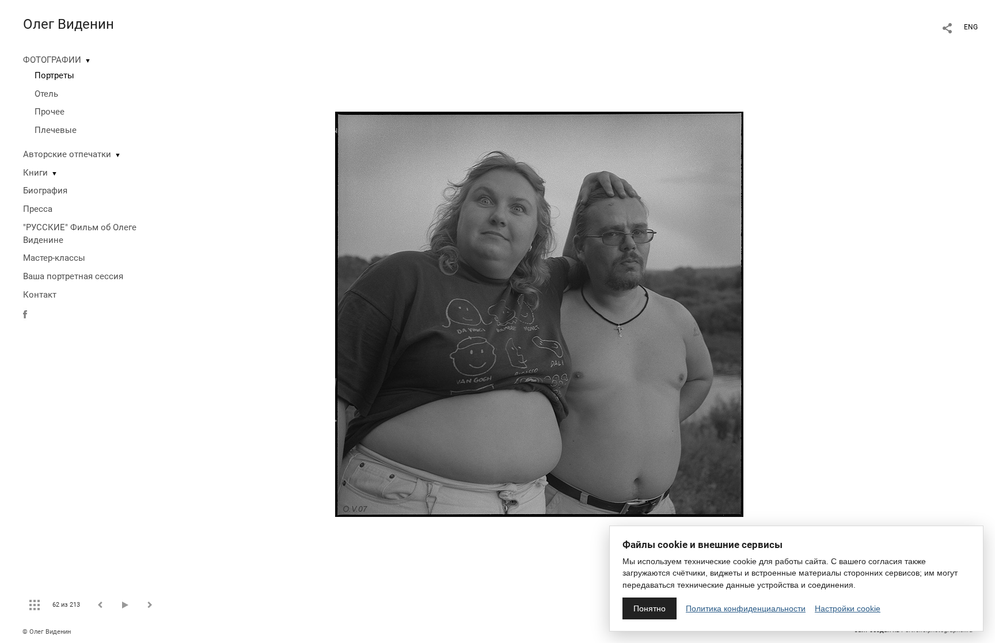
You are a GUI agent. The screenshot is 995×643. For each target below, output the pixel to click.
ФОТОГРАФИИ (52, 60)
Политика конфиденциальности (746, 608)
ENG (971, 27)
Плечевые (56, 130)
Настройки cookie (847, 608)
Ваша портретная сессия (73, 276)
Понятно (649, 608)
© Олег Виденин (46, 632)
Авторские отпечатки (67, 154)
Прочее (49, 111)
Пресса (37, 209)
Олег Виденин (68, 24)
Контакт (39, 295)
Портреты (54, 75)
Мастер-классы (54, 258)
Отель (46, 94)
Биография (45, 190)
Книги (35, 173)
